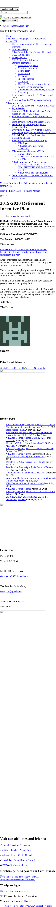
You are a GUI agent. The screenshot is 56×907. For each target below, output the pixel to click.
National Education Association (15, 845)
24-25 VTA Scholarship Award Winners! (25, 456)
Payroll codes (18, 108)
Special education (26, 79)
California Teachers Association (16, 850)
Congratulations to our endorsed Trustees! (25, 472)
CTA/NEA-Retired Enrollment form (29, 135)
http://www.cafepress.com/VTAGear (17, 879)
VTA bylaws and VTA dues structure (29, 162)
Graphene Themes (22, 901)
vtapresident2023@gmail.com (14, 576)
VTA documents (14, 103)
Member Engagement (28, 65)
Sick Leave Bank (20, 49)
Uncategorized (26, 216)
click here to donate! (19, 865)
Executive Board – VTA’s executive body (31, 100)
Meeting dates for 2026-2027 (25, 113)
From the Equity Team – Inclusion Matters (20, 191)
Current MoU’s (25, 154)
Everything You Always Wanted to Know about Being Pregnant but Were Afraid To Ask (34, 131)
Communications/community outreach (36, 89)
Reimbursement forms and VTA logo (29, 140)
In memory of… (19, 57)
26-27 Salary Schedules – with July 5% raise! (33, 105)
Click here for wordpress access (15, 891)
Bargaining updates (21, 138)
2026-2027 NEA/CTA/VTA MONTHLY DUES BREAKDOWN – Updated (36, 167)
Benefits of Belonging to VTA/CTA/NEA (26, 38)
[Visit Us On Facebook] (11, 368)
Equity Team (24, 71)
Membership (24, 73)
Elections (22, 76)
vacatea (12, 216)
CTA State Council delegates (25, 60)
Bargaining (23, 92)
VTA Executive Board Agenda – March (25, 483)
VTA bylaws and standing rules (33, 172)
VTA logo (22, 143)
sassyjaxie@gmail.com (11, 591)
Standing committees (22, 63)
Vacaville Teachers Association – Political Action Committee (33, 85)
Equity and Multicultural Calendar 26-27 (31, 111)
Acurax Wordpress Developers (39, 906)
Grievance (23, 81)
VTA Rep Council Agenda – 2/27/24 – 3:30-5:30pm (30, 491)
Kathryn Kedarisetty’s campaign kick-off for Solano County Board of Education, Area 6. (30, 425)
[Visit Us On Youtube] (34, 368)
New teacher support (27, 68)
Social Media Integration (14, 906)
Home (9, 36)
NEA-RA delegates (21, 54)
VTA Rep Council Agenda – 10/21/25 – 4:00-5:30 (29, 448)
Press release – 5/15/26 (16, 429)
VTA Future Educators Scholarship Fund (31, 52)
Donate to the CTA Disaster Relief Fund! (25, 462)
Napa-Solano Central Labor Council (18, 860)
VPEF (4, 865)
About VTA (11, 41)
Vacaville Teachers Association (14, 26)
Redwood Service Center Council (17, 855)
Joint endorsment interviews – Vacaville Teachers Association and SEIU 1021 (29, 433)
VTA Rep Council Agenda (18, 454)
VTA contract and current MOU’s (28, 151)
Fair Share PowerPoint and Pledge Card (31, 121)
